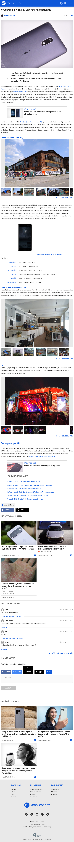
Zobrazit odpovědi (9, 616)
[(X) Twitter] (31, 815)
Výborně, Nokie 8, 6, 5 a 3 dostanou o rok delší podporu (25, 499)
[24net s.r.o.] (37, 837)
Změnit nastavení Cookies (37, 824)
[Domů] (11, 3)
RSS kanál (33, 797)
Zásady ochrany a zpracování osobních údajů (37, 827)
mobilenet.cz (55, 789)
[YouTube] (37, 815)
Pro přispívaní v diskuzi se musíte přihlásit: (13, 664)
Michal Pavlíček (6, 740)
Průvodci (13, 797)
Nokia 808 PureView (20, 92)
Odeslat (8, 688)
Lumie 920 (61, 86)
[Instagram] (42, 815)
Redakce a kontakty (36, 789)
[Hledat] (65, 3)
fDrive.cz (54, 792)
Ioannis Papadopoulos (8, 555)
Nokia (12, 505)
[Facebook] (26, 815)
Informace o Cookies (37, 822)
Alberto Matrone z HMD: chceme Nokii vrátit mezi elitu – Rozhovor (29, 485)
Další (49, 672)
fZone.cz (54, 794)
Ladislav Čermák (43, 555)
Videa (12, 794)
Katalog (13, 792)
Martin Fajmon (6, 597)
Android (7, 505)
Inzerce (32, 794)
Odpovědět (19, 616)
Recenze (13, 789)
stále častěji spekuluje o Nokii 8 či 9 (31, 122)
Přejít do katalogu (44, 255)
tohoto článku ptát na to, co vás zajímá (42, 456)
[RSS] (47, 815)
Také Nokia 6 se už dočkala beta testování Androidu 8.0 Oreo (27, 495)
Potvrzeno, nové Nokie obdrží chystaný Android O (24, 489)
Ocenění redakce (35, 792)
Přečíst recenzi (56, 255)
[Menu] (71, 3)
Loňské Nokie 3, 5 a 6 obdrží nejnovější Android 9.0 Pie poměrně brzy (30, 492)
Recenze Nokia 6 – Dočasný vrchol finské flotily (23, 482)
